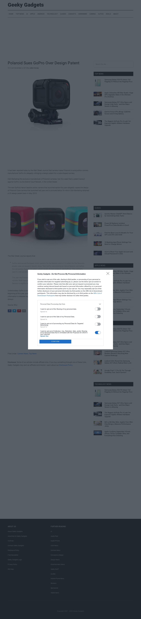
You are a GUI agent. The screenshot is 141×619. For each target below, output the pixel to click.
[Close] (109, 274)
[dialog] (70, 309)
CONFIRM (55, 341)
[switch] (98, 308)
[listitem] (70, 304)
